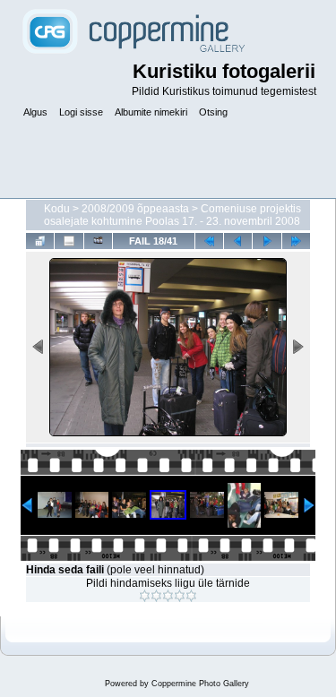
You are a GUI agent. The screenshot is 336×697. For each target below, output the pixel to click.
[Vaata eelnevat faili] (238, 240)
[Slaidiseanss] (98, 240)
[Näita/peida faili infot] (68, 240)
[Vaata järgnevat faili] (266, 240)
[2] (156, 595)
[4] (179, 595)
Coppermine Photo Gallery (200, 683)
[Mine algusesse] (209, 240)
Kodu (57, 208)
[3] (168, 595)
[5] (191, 595)
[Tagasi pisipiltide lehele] (40, 240)
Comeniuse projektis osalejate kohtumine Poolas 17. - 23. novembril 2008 (172, 215)
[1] (145, 595)
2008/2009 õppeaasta (135, 208)
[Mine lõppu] (296, 240)
